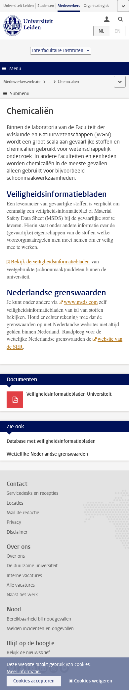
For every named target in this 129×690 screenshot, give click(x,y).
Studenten (45, 5)
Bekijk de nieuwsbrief (28, 653)
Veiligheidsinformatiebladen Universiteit (68, 394)
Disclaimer (17, 532)
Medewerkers (69, 5)
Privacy (14, 522)
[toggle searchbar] (120, 18)
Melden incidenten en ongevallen (40, 628)
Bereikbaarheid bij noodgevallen (39, 619)
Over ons (16, 556)
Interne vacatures (24, 575)
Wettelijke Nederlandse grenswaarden (47, 454)
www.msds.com (81, 301)
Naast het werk (22, 595)
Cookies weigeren (93, 681)
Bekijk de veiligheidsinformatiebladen (50, 261)
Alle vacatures (21, 585)
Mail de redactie (23, 513)
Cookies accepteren (34, 681)
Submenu (19, 94)
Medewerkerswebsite (21, 81)
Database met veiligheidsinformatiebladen (51, 441)
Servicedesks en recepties (32, 493)
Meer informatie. (24, 672)
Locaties (15, 503)
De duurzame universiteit (32, 566)
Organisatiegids (96, 5)
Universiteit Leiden (18, 5)
